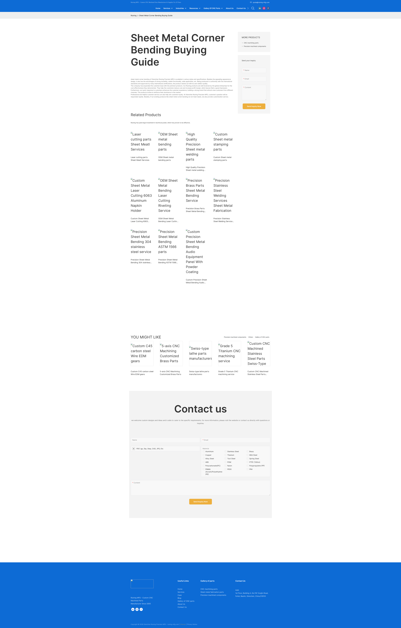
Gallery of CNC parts (262, 337)
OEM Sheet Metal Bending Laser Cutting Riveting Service (168, 220)
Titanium (230, 455)
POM (229, 462)
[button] (248, 8)
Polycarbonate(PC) (212, 466)
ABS (207, 462)
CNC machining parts (209, 589)
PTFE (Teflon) (254, 462)
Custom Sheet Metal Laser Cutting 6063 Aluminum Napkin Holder (140, 220)
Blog (179, 598)
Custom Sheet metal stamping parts (222, 158)
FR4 (250, 469)
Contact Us (182, 607)
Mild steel (253, 455)
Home (180, 589)
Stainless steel (233, 451)
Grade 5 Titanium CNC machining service (228, 372)
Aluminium (209, 451)
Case (180, 595)
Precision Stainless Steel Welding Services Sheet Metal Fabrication (224, 220)
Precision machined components (235, 337)
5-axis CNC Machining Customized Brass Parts (170, 372)
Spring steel (254, 459)
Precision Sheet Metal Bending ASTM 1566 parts (167, 261)
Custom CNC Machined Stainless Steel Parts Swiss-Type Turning (257, 373)
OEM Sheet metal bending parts (166, 158)
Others (250, 337)
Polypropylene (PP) (257, 466)
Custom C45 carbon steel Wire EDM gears (142, 372)
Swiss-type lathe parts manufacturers (199, 372)
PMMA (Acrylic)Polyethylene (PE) (213, 471)
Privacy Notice (192, 624)
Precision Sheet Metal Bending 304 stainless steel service (140, 261)
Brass (251, 451)
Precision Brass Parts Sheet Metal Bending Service (195, 210)
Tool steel (231, 459)
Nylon (229, 466)
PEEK (229, 469)
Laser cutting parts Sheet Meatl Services (140, 158)
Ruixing (133, 15)
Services (181, 592)
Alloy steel (209, 459)
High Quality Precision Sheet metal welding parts (195, 169)
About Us (181, 604)
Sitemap (183, 624)
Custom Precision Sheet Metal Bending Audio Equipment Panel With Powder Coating (196, 281)
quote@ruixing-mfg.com (261, 2)
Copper (208, 455)
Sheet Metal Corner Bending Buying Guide (155, 15)
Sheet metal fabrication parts (212, 592)
